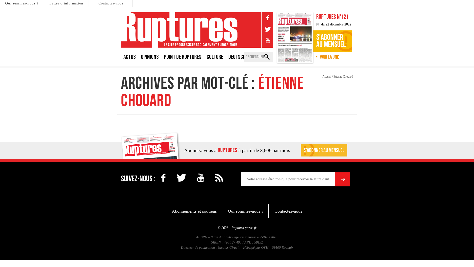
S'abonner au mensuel (324, 150)
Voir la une (329, 57)
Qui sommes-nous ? (22, 3)
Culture (215, 57)
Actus (129, 57)
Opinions (150, 57)
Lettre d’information (66, 3)
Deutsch (236, 57)
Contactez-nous (111, 3)
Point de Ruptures (182, 57)
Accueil (326, 76)
